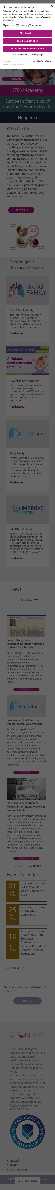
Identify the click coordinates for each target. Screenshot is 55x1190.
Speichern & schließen (27, 41)
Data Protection (45, 61)
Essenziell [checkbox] (10, 26)
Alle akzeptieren (27, 33)
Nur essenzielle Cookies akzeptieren (27, 49)
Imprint (35, 61)
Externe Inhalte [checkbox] (38, 26)
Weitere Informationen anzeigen (26, 55)
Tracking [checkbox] (23, 26)
